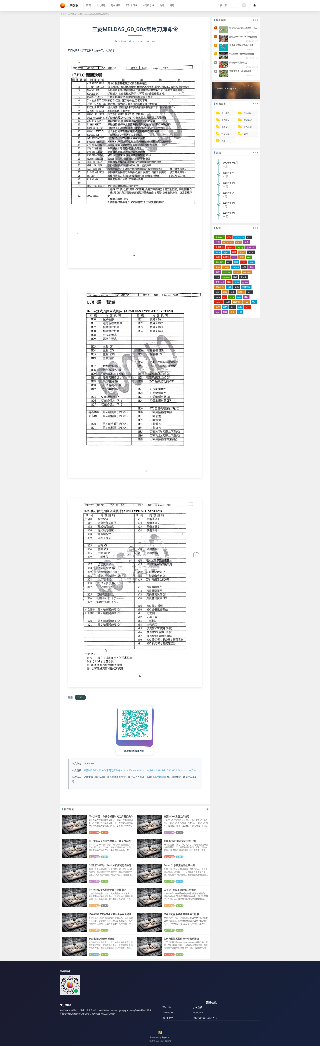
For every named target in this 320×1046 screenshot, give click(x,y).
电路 (237, 287)
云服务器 (220, 247)
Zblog (225, 267)
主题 (244, 267)
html (237, 282)
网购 (229, 282)
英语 (246, 242)
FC (224, 297)
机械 (236, 262)
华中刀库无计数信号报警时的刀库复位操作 (111, 816)
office (250, 252)
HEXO (237, 272)
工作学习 (130, 5)
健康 (242, 257)
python (219, 302)
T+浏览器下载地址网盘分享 (241, 54)
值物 (246, 297)
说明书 (241, 292)
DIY (228, 262)
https (238, 242)
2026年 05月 (229, 193)
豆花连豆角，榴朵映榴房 (240, 71)
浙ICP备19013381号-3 (205, 1017)
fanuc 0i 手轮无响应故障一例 (179, 865)
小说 (240, 312)
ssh (217, 277)
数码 (225, 307)
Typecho (166, 1037)
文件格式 (220, 237)
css (248, 237)
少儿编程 (101, 5)
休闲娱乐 (147, 5)
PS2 (250, 292)
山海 (162, 5)
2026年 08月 (230, 162)
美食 (233, 292)
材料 (240, 307)
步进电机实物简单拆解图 (101, 938)
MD (239, 297)
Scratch (226, 272)
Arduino (226, 277)
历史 (254, 302)
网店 (252, 267)
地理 (218, 307)
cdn (234, 257)
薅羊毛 (243, 277)
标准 (232, 312)
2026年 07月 (229, 173)
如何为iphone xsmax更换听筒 (243, 36)
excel (242, 252)
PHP (252, 262)
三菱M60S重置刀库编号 (176, 816)
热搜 (228, 302)
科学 (225, 312)
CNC (80, 697)
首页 (88, 5)
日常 (229, 237)
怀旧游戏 (226, 134)
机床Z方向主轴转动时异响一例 (180, 840)
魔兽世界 (220, 287)
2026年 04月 (229, 203)
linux (218, 252)
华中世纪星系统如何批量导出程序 (181, 914)
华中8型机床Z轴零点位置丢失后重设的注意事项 (113, 914)
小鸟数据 (159, 777)
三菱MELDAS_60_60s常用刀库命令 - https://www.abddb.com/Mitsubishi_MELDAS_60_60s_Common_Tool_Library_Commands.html (153, 770)
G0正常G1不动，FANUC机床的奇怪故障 (110, 865)
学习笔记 (248, 120)
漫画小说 (248, 127)
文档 (229, 287)
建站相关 (115, 5)
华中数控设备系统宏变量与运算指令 (107, 889)
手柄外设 (237, 302)
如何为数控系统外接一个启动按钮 (181, 938)
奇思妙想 (220, 282)
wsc (218, 312)
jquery (245, 282)
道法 (233, 307)
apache (230, 247)
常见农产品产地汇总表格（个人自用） (246, 28)
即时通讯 (220, 262)
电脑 (218, 267)
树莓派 (226, 257)
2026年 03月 (229, 213)
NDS (232, 297)
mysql (240, 247)
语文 (218, 292)
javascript (239, 237)
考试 (234, 252)
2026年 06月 (229, 183)
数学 (225, 292)
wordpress (228, 242)
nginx (226, 252)
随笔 (172, 5)
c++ (246, 302)
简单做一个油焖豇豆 (238, 62)
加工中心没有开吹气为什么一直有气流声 (110, 840)
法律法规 (246, 287)
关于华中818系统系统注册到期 (180, 889)
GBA (218, 297)
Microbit (247, 272)
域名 (235, 277)
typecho (250, 247)
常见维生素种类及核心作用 (241, 45)
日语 (218, 242)
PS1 (247, 307)
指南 (218, 257)
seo (248, 257)
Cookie (235, 267)
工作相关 (72, 13)
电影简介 (226, 127)
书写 (218, 272)
